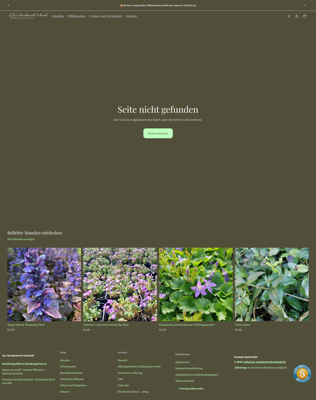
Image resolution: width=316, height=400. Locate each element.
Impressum (182, 362)
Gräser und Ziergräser (73, 385)
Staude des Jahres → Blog (133, 391)
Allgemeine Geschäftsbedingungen (196, 374)
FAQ (120, 379)
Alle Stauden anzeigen (20, 239)
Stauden (65, 360)
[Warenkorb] (305, 16)
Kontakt (122, 360)
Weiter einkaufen (158, 133)
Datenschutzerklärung (189, 368)
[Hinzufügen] (75, 315)
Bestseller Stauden (71, 373)
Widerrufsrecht (184, 381)
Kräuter (64, 391)
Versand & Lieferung (130, 373)
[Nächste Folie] (305, 5)
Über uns (123, 385)
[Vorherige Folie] (9, 5)
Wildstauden (68, 366)
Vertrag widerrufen (191, 388)
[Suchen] (289, 16)
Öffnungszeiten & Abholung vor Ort (139, 366)
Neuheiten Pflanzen (72, 379)
